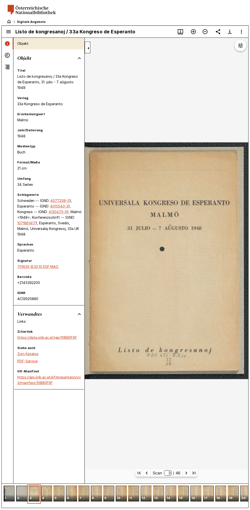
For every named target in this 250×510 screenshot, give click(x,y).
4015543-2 (59, 206)
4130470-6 (58, 212)
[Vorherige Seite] (147, 473)
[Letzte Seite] (194, 473)
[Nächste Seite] (186, 473)
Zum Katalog (27, 354)
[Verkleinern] (205, 32)
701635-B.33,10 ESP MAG (37, 266)
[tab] (7, 43)
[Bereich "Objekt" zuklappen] (79, 58)
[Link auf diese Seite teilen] (218, 32)
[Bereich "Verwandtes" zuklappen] (79, 314)
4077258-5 (60, 200)
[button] (9, 494)
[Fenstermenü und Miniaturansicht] (180, 32)
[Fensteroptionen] (241, 32)
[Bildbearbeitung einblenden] (240, 45)
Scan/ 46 (166, 473)
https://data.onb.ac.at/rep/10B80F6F (47, 337)
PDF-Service (27, 361)
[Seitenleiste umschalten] (8, 32)
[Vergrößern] (193, 32)
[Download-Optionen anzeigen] (230, 32)
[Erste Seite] (139, 473)
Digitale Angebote (31, 22)
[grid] (125, 495)
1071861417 (26, 223)
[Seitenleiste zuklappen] (88, 48)
